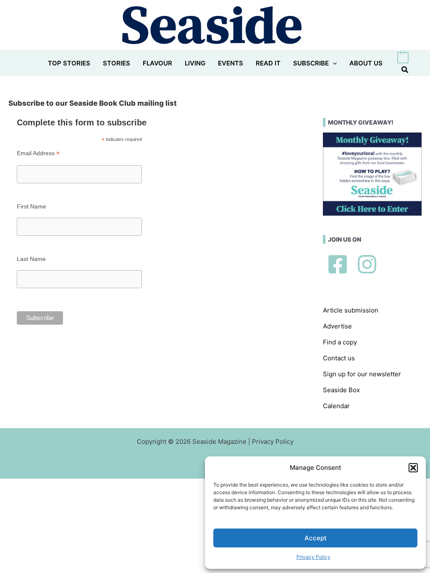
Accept (315, 538)
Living (195, 63)
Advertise (337, 326)
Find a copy (340, 342)
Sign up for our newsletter (362, 374)
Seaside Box (341, 390)
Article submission (350, 310)
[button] (413, 468)
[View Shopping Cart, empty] (403, 57)
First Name (31, 206)
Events (230, 63)
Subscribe (311, 63)
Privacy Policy (313, 557)
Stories (116, 63)
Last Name (31, 258)
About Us (366, 63)
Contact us (339, 358)
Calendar (336, 406)
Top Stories (69, 63)
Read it (268, 63)
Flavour (157, 63)
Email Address (38, 153)
